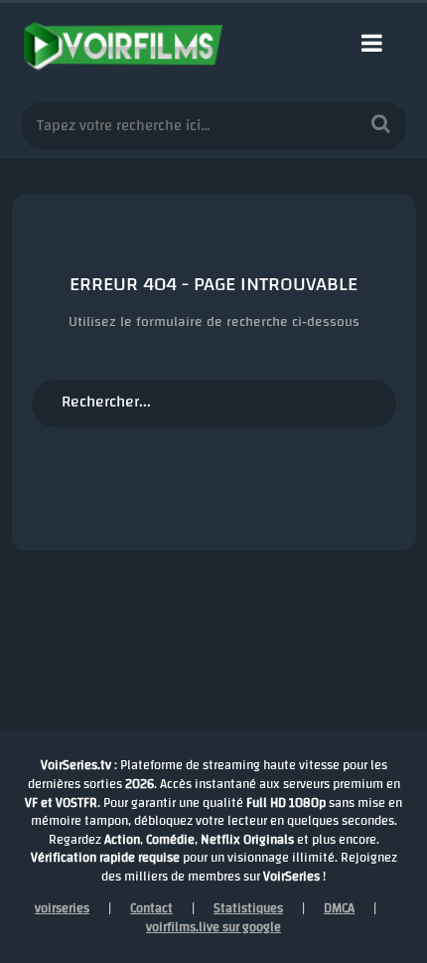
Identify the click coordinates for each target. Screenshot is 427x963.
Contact (151, 908)
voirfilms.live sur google (213, 927)
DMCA (339, 908)
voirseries (62, 908)
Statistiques (248, 908)
